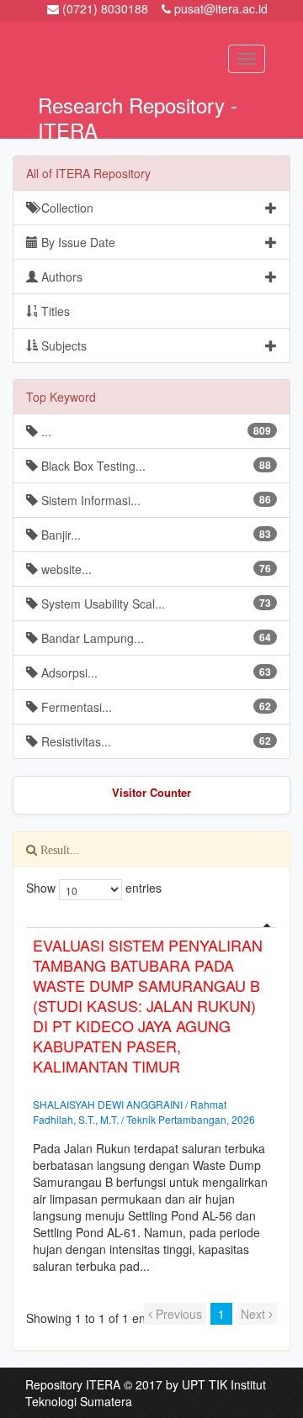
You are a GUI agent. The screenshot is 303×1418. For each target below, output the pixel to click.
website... (154, 569)
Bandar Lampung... (154, 638)
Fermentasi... (154, 706)
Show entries (83, 887)
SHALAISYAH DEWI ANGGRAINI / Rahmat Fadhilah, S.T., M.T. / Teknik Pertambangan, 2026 (144, 1111)
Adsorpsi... (154, 672)
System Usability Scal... (154, 603)
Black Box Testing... (154, 465)
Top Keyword (61, 396)
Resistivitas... (154, 741)
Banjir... (154, 534)
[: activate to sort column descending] (151, 921)
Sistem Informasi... (154, 500)
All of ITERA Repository (88, 173)
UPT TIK (204, 1384)
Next (254, 1313)
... (154, 431)
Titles (54, 311)
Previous (177, 1313)
